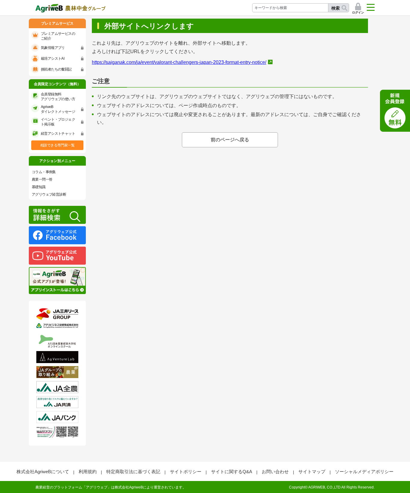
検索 (335, 8)
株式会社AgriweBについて (43, 471)
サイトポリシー (185, 471)
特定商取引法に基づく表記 (133, 471)
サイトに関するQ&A (231, 471)
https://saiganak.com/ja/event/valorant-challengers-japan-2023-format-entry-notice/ (179, 62)
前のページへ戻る (230, 139)
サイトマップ (311, 471)
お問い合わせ (275, 471)
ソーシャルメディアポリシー (364, 471)
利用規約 (88, 471)
